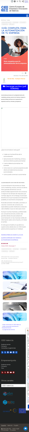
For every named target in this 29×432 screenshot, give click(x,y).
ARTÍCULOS (14, 272)
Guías (8, 20)
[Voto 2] (3, 243)
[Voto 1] (2, 243)
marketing (5, 24)
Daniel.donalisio (14, 257)
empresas (15, 22)
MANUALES (14, 282)
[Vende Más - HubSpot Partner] (4, 82)
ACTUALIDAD (15, 313)
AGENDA (14, 303)
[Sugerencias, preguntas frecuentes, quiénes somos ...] (14, 1)
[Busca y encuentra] (20, 1)
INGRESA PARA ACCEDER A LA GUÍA (12, 235)
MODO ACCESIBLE (12, 1)
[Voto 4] (6, 243)
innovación (23, 22)
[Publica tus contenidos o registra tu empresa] (17, 1)
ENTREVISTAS (14, 293)
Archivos (3, 20)
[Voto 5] (7, 243)
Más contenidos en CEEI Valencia (12, 324)
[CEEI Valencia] (14, 13)
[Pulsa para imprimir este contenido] (25, 73)
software (11, 24)
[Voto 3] (4, 243)
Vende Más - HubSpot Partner (16, 78)
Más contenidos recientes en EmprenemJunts (10, 327)
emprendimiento (6, 22)
